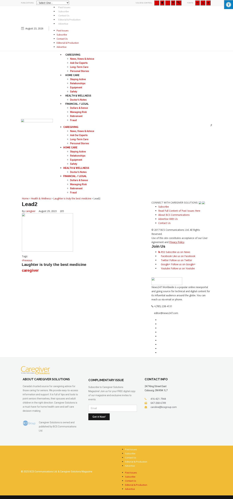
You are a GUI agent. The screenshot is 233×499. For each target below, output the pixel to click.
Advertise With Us (168, 219)
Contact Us (63, 15)
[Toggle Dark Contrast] (162, 2)
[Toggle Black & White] (156, 2)
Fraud (73, 120)
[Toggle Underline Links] (178, 2)
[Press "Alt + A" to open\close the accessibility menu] (228, 4)
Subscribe (63, 11)
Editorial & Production (69, 19)
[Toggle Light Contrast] (167, 2)
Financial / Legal (77, 103)
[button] (211, 125)
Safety (73, 91)
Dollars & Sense (79, 108)
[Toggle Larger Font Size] (202, 2)
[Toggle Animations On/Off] (173, 2)
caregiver (30, 211)
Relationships (77, 83)
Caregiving (72, 54)
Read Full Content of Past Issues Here (179, 210)
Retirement (76, 116)
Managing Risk (78, 112)
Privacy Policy (176, 242)
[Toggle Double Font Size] (208, 2)
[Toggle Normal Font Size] (197, 2)
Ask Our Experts (79, 63)
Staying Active (78, 79)
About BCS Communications (174, 214)
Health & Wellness (78, 95)
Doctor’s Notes (78, 99)
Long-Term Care (79, 67)
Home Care (72, 75)
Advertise (63, 23)
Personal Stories (79, 71)
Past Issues (64, 7)
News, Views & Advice (82, 58)
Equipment (76, 87)
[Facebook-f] (210, 29)
